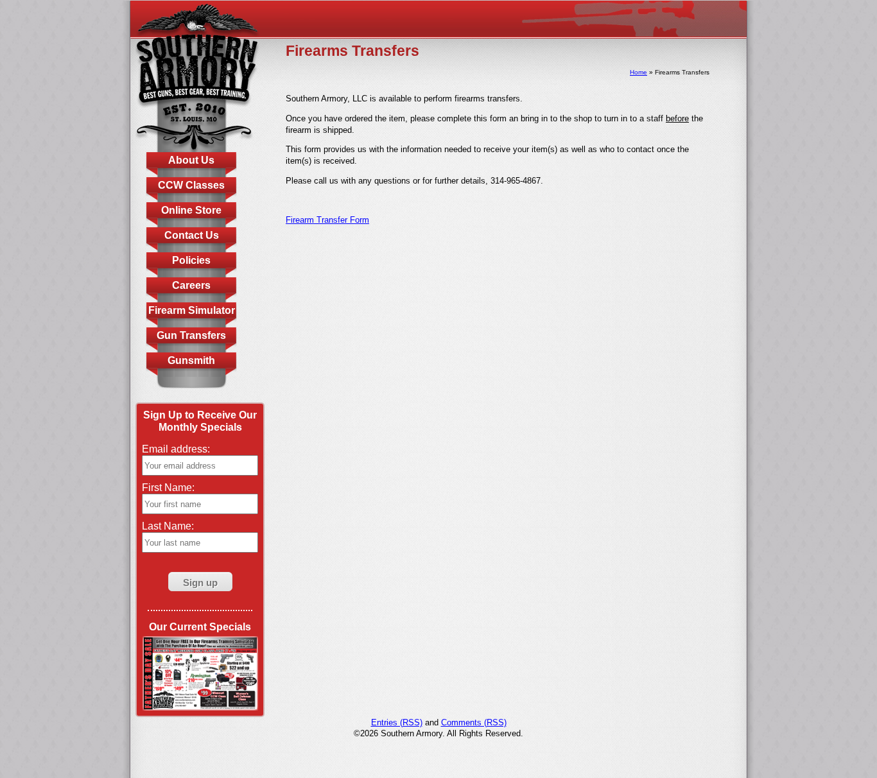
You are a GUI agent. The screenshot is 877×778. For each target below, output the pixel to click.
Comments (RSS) (474, 722)
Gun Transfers (191, 335)
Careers (191, 285)
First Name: (168, 487)
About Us (191, 160)
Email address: (176, 449)
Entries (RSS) (396, 722)
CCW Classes (191, 185)
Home (638, 72)
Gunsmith (191, 360)
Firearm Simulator (191, 310)
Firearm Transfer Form (327, 220)
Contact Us (191, 235)
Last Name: (168, 526)
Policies (191, 260)
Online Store (191, 210)
